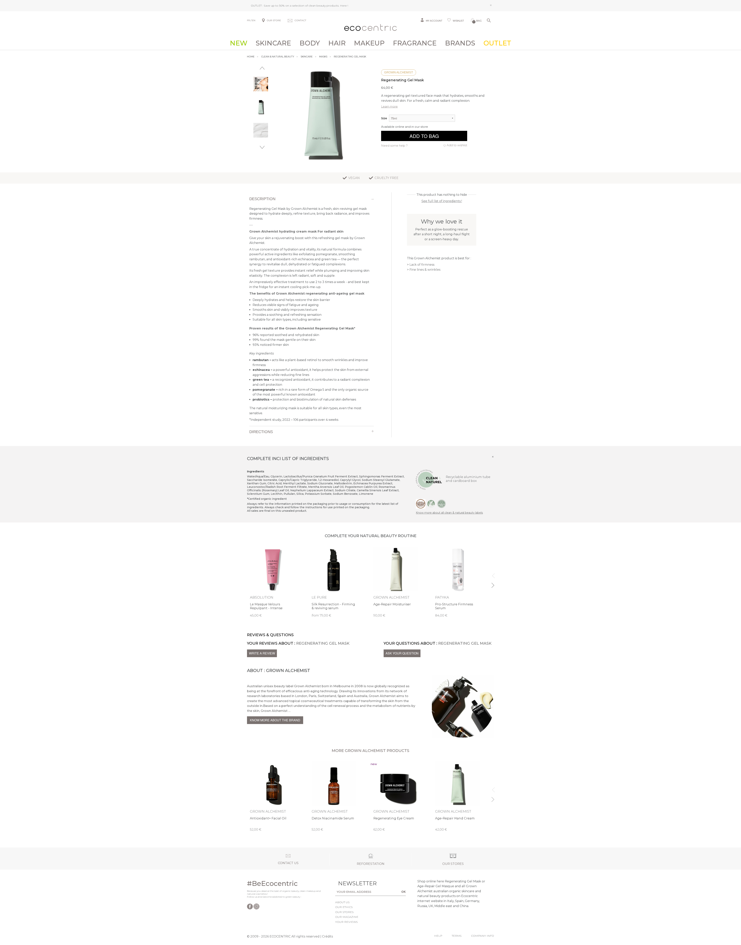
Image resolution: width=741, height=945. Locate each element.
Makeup (369, 43)
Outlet (497, 43)
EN (253, 20)
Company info (482, 935)
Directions (261, 432)
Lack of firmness (421, 264)
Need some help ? (394, 145)
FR (248, 20)
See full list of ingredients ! (441, 201)
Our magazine (346, 917)
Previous (262, 68)
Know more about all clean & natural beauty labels (449, 512)
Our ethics (344, 907)
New (238, 43)
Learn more (389, 106)
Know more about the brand (275, 720)
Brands (460, 43)
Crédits (327, 936)
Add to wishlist (457, 145)
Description (262, 199)
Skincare (273, 43)
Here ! (344, 5)
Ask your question (402, 653)
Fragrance (414, 43)
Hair (337, 43)
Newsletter (351, 883)
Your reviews (346, 922)
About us (342, 902)
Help (438, 935)
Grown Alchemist (398, 72)
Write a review (262, 653)
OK (403, 892)
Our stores (344, 912)
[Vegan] (431, 503)
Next (262, 147)
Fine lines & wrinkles (424, 269)
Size (384, 118)
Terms (457, 935)
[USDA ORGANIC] (420, 503)
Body (309, 43)
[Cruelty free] (441, 503)
